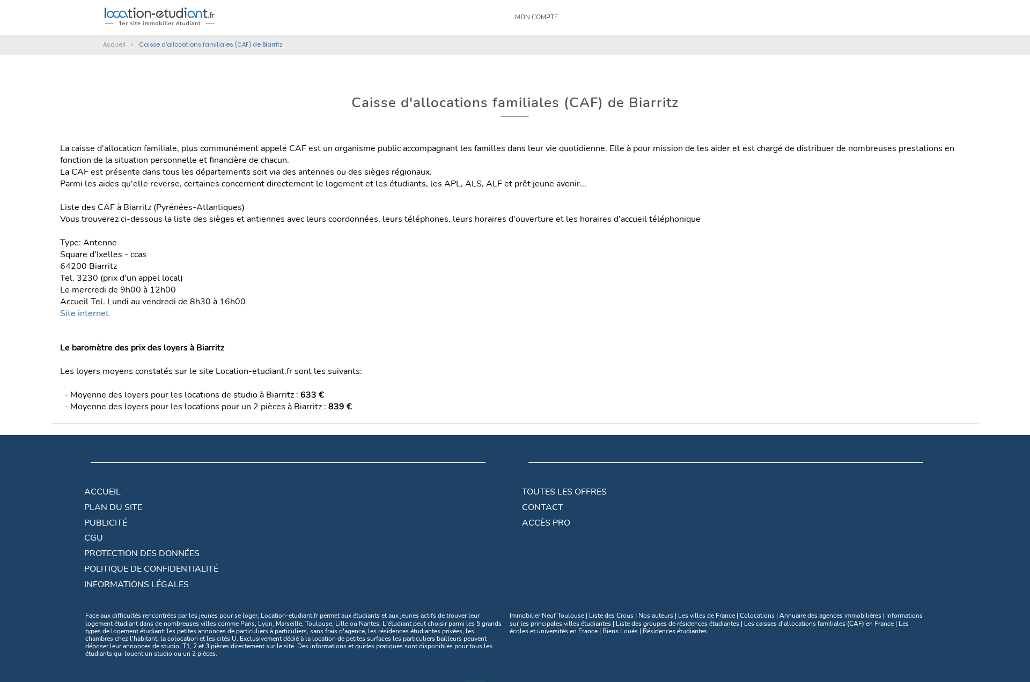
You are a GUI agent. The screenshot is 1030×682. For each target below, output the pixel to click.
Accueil (102, 492)
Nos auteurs (655, 615)
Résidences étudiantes (675, 631)
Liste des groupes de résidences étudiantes (677, 623)
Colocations (757, 615)
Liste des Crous (611, 615)
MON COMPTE (536, 17)
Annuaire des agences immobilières (830, 615)
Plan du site (113, 507)
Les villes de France (706, 615)
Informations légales (136, 584)
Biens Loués (620, 631)
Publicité (105, 523)
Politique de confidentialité (151, 569)
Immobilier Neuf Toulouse (547, 615)
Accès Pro (546, 523)
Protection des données (142, 553)
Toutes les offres (564, 492)
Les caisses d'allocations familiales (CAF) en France (819, 623)
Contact (542, 507)
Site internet (84, 313)
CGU (93, 538)
